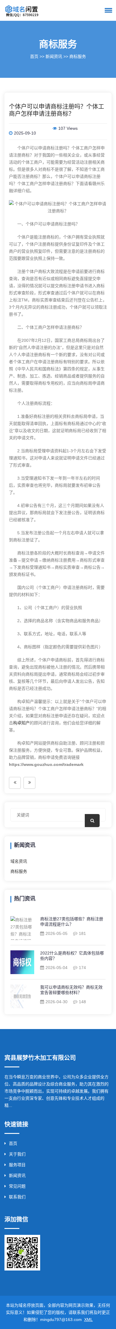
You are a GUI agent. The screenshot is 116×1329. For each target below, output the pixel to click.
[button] (107, 10)
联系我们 (17, 1196)
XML (88, 1319)
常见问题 (17, 1186)
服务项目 (17, 1164)
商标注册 (54, 148)
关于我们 (17, 1154)
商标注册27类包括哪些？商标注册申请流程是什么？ (71, 921)
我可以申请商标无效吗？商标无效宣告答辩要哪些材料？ (71, 990)
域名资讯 (18, 861)
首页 (34, 56)
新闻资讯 (54, 56)
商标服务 (77, 56)
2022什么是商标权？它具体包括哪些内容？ (72, 956)
